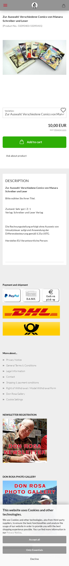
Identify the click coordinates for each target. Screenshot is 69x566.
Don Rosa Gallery (15, 393)
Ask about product (16, 155)
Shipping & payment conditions (22, 382)
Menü (5, 5)
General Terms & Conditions (21, 365)
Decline (34, 558)
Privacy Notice (14, 532)
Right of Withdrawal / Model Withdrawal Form (31, 388)
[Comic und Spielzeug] (34, 5)
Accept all (34, 539)
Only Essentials (34, 549)
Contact (10, 376)
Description (17, 181)
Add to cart (34, 142)
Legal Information (15, 371)
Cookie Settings (14, 399)
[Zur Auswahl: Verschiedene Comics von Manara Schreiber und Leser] (34, 53)
